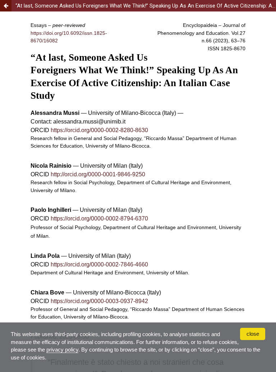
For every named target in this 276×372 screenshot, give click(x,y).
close (253, 334)
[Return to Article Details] (6, 5)
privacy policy (62, 350)
